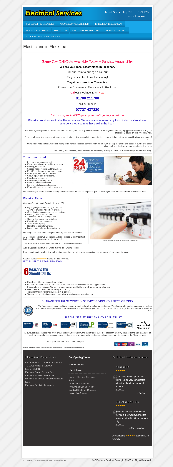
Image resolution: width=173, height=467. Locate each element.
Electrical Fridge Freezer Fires (39, 372)
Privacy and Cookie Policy (81, 387)
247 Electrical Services (103, 460)
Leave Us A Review (78, 393)
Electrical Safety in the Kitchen (39, 375)
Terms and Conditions (79, 383)
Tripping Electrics (116, 30)
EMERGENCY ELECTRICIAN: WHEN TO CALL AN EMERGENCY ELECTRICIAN (43, 365)
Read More (120, 390)
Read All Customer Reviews (82, 390)
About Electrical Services (74, 24)
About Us (73, 380)
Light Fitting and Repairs (86, 30)
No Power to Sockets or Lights (43, 37)
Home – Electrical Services (81, 377)
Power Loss (60, 30)
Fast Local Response (37, 30)
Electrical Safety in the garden (39, 385)
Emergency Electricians (108, 24)
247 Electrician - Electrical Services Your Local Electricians (44, 461)
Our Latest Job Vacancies (40, 24)
